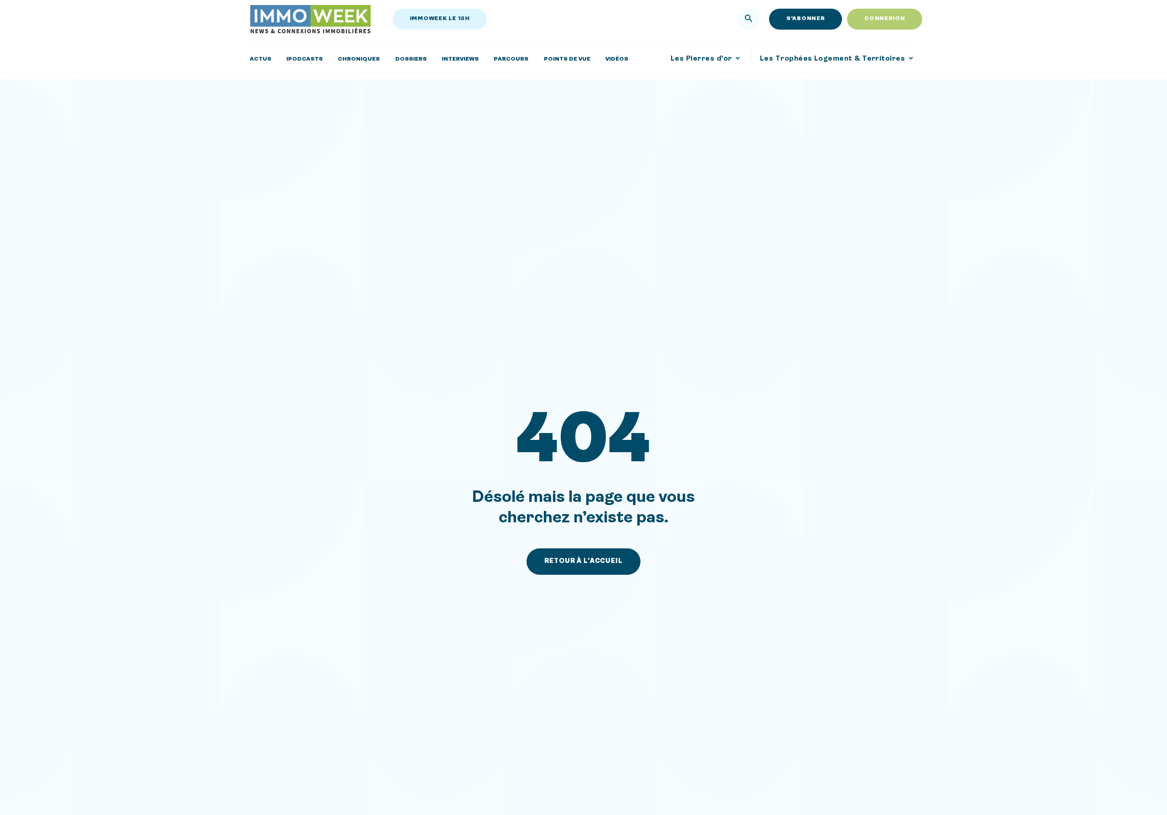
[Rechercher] (748, 19)
